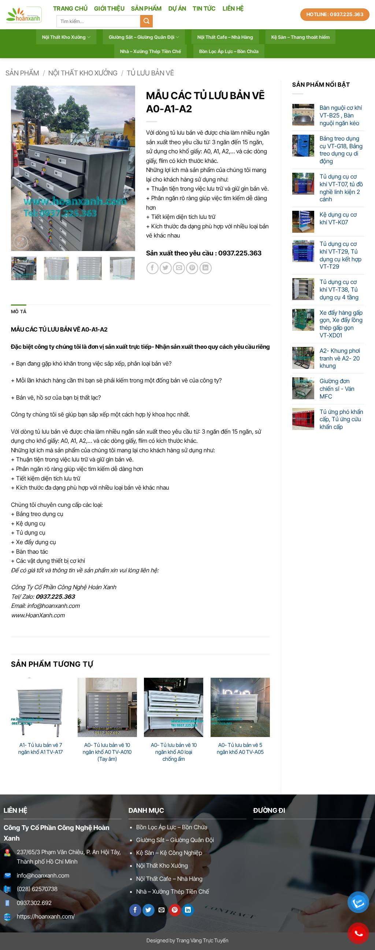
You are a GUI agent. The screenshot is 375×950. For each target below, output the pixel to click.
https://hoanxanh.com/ (46, 916)
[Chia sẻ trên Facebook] (152, 268)
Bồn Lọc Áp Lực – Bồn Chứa (229, 51)
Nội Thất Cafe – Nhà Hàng (225, 37)
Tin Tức (204, 8)
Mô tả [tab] (18, 311)
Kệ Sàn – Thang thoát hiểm (300, 37)
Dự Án (177, 8)
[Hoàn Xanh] (23, 14)
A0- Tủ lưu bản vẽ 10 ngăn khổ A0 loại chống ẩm (174, 752)
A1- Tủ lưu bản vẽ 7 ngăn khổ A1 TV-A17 (40, 748)
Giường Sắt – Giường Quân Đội (141, 37)
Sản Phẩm (146, 8)
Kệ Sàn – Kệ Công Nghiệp (169, 852)
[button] (21, 242)
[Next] (123, 168)
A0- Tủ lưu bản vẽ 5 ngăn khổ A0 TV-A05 (240, 748)
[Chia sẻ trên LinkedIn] (206, 268)
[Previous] (22, 168)
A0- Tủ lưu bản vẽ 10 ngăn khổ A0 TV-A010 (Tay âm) (107, 752)
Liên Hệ (233, 8)
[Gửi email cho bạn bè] (179, 268)
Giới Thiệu (109, 8)
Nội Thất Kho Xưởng (64, 37)
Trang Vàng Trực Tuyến (202, 940)
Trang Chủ (70, 8)
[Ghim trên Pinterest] (192, 268)
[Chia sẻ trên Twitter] (166, 268)
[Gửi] (146, 21)
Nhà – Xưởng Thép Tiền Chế (150, 51)
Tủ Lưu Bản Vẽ (150, 73)
